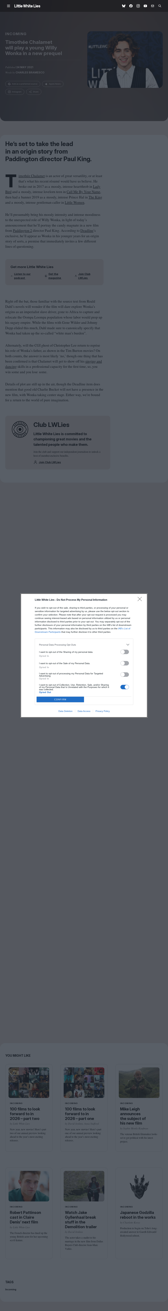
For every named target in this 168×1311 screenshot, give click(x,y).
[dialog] (84, 655)
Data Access (84, 711)
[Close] (141, 600)
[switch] (124, 652)
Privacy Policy (102, 711)
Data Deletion (65, 711)
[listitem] (84, 644)
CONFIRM (60, 699)
